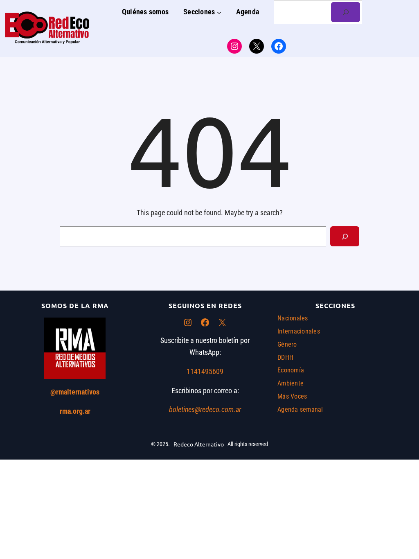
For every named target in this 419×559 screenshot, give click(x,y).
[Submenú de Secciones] (219, 12)
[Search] (344, 236)
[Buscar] (345, 12)
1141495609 (205, 371)
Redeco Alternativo (198, 444)
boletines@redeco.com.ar (205, 409)
